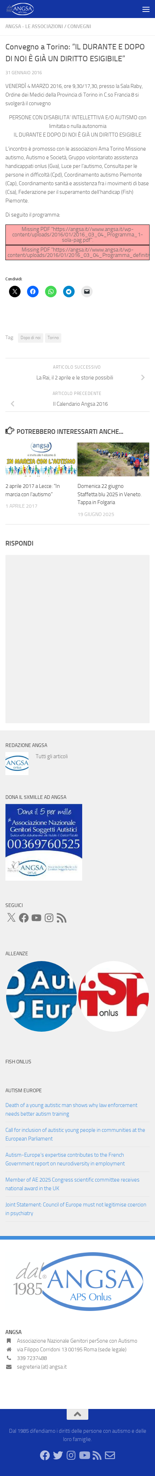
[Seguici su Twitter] (58, 1455)
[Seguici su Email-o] (110, 1455)
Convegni (79, 26)
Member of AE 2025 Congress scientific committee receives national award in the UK (72, 1184)
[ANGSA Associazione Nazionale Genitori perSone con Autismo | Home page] (25, 9)
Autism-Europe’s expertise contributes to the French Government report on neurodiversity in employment (65, 1159)
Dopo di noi (31, 337)
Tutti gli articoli (52, 756)
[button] (41, 996)
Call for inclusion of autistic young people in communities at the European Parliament (75, 1134)
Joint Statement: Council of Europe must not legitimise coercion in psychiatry (75, 1209)
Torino (53, 337)
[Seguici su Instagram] (71, 1455)
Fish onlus (18, 1062)
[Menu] (146, 9)
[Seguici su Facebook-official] (45, 1455)
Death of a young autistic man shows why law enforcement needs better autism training (71, 1109)
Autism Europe (23, 1091)
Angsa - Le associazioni (34, 26)
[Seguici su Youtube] (84, 1455)
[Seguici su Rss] (97, 1455)
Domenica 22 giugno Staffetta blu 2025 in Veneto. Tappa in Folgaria (110, 494)
